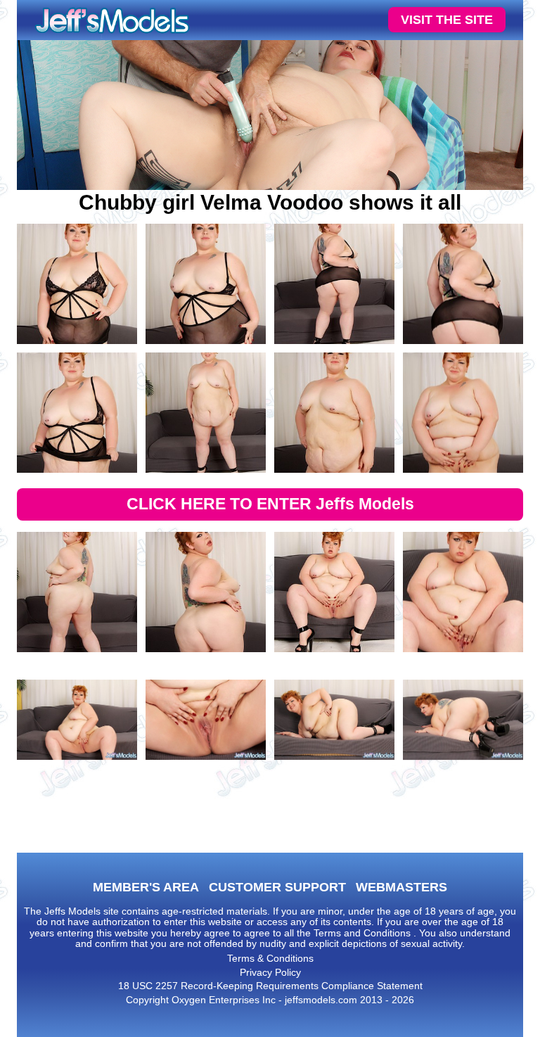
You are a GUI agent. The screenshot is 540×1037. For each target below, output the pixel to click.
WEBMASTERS (401, 887)
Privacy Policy (270, 972)
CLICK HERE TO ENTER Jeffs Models (270, 504)
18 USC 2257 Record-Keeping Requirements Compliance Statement (270, 985)
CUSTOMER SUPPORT (277, 887)
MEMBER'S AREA (146, 887)
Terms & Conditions (270, 958)
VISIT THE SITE (447, 20)
